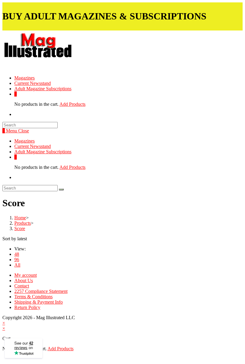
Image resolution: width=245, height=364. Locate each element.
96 (16, 259)
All (17, 264)
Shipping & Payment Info (38, 302)
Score (19, 228)
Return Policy (27, 307)
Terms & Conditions (33, 296)
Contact (21, 285)
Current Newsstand (32, 146)
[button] (53, 49)
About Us (23, 280)
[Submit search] (61, 189)
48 (16, 254)
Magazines (24, 140)
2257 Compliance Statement (41, 291)
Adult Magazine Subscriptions (42, 151)
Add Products (72, 104)
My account (25, 275)
